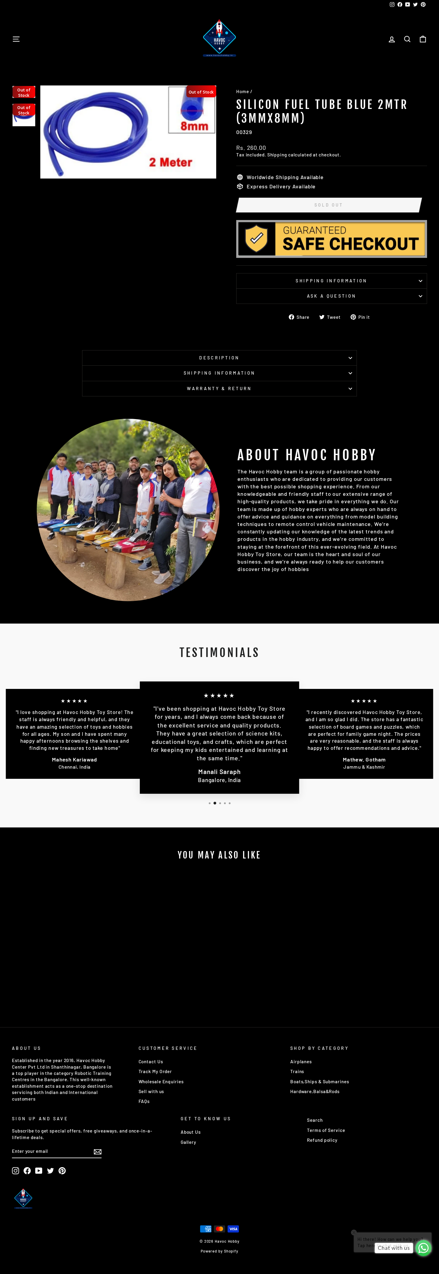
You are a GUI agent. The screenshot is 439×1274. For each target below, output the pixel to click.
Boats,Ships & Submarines (319, 1081)
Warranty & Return (219, 388)
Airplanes (301, 1061)
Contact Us (151, 1061)
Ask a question (331, 296)
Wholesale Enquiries (161, 1081)
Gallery (188, 1142)
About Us (191, 1132)
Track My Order (155, 1071)
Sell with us (151, 1091)
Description (219, 357)
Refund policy (322, 1140)
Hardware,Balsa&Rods (315, 1091)
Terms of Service (326, 1130)
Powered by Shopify (219, 1251)
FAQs (144, 1101)
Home (242, 91)
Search (315, 1120)
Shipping (277, 154)
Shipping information (331, 280)
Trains (297, 1071)
